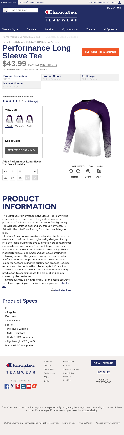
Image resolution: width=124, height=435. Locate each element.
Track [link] (89, 29)
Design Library (50, 373)
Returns (66, 365)
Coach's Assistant (37, 2)
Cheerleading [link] (8, 29)
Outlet (46, 381)
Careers (47, 365)
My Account (68, 361)
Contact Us (48, 369)
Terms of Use (68, 423)
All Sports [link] (109, 29)
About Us (48, 361)
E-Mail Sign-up (103, 363)
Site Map (67, 380)
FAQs (46, 377)
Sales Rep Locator (71, 369)
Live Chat (103, 372)
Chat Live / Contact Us (97, 2)
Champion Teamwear (8, 2)
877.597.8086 (103, 382)
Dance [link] (30, 29)
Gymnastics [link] (68, 29)
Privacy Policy (90, 410)
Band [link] (48, 29)
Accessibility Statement (108, 423)
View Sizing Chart (62, 290)
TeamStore (23, 2)
